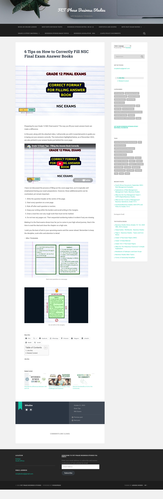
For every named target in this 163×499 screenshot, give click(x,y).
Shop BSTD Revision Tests (52, 27)
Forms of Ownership (128, 109)
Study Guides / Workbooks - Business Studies (129, 230)
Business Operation (120, 99)
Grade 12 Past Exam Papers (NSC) (126, 238)
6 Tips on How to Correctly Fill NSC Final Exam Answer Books (56, 54)
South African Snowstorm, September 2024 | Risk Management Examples (129, 186)
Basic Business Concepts (132, 93)
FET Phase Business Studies (81, 10)
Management (136, 167)
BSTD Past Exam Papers (131, 27)
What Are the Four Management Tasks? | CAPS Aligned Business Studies (128, 196)
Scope (121, 173)
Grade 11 (132, 161)
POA (116, 173)
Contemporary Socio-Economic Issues (124, 105)
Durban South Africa (19, 460)
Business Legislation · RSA (84, 33)
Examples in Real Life (120, 154)
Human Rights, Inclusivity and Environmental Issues (128, 112)
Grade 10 (138, 157)
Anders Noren (137, 485)
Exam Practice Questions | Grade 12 (124, 157)
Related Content (32, 353)
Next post (77, 420)
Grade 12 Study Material (28, 33)
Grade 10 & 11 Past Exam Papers (125, 244)
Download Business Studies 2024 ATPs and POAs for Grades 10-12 (129, 205)
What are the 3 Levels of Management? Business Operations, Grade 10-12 (127, 201)
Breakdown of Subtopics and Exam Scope (128, 251)
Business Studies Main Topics (57, 33)
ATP (140, 142)
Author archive (26, 409)
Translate (128, 48)
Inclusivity (127, 167)
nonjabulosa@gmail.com (122, 68)
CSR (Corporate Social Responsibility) (124, 148)
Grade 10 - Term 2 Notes (121, 161)
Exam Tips (77, 408)
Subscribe (68, 473)
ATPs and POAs (119, 93)
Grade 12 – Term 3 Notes (136, 164)
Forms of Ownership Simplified (125, 257)
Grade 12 (139, 161)
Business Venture (119, 102)
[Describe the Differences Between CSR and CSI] (35, 379)
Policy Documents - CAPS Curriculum (124, 118)
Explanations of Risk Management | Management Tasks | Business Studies (127, 191)
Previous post (78, 417)
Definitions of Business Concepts (123, 151)
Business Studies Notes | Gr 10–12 (80, 27)
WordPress (56, 485)
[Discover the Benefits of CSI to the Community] (84, 379)
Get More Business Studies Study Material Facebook (126, 127)
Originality (131, 115)
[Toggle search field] (144, 33)
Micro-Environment (120, 170)
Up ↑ (146, 485)
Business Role (130, 99)
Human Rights (118, 167)
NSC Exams (77, 411)
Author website (31, 409)
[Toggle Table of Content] (45, 347)
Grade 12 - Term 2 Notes (121, 164)
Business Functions (134, 96)
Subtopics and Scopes (107, 27)
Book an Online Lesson (27, 27)
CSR (138, 105)
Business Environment (120, 96)
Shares (127, 173)
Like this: (30, 350)
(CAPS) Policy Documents (110, 33)
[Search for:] (129, 56)
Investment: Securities (120, 115)
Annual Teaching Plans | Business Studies (125, 142)
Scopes (138, 118)
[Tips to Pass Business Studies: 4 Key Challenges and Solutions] (60, 379)
